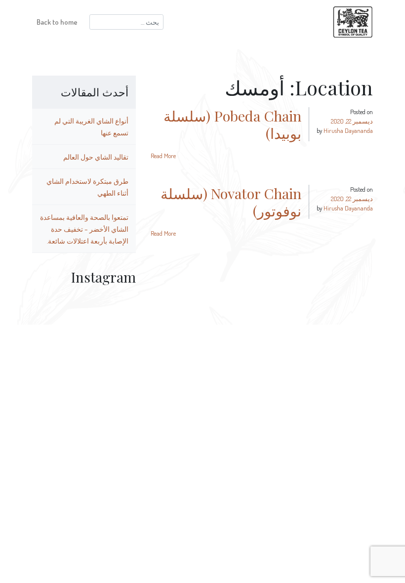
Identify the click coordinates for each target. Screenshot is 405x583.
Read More (163, 156)
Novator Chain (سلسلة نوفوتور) (231, 202)
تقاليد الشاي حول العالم (95, 156)
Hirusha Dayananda (348, 130)
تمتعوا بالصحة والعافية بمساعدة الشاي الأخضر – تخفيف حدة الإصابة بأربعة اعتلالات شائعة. (84, 228)
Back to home (57, 21)
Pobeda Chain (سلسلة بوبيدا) (232, 124)
